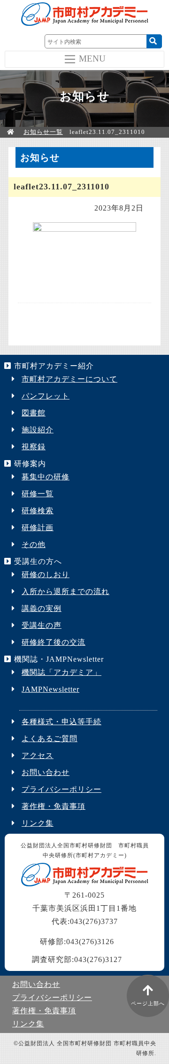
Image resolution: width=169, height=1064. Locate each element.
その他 (34, 544)
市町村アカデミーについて (69, 379)
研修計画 (38, 528)
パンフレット (45, 396)
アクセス (38, 755)
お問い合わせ (45, 772)
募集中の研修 (45, 477)
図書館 (34, 413)
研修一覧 (38, 494)
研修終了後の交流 (53, 642)
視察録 (34, 447)
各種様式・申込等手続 (61, 722)
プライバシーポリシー (61, 789)
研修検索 (38, 511)
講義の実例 (41, 608)
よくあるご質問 (49, 739)
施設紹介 (38, 430)
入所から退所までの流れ (65, 591)
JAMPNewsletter (50, 689)
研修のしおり (45, 575)
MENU (92, 58)
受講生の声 (41, 625)
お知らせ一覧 (43, 131)
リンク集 (38, 823)
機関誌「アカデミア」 (61, 672)
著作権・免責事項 (53, 806)
